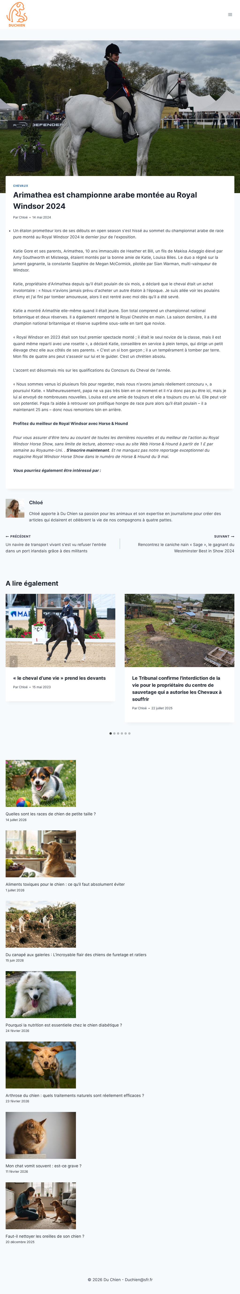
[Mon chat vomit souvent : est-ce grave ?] (120, 1135)
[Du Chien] (17, 14)
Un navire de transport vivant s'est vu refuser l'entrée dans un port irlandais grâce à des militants (56, 543)
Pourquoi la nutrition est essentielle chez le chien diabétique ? (64, 1025)
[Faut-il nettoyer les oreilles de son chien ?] (120, 1205)
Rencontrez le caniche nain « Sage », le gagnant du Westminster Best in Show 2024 (186, 543)
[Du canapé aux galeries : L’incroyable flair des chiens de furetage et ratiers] (120, 924)
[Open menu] (230, 14)
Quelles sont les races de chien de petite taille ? (51, 814)
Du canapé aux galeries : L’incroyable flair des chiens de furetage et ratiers (76, 954)
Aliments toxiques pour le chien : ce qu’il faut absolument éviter (65, 884)
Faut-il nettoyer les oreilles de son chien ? (45, 1236)
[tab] (110, 733)
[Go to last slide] (14, 662)
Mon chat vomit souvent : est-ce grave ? (44, 1166)
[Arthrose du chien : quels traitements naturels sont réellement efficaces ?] (120, 1065)
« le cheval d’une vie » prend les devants (59, 678)
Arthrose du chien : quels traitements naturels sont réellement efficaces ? (75, 1095)
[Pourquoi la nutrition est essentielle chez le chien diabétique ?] (120, 994)
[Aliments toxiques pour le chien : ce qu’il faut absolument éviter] (120, 853)
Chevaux (20, 185)
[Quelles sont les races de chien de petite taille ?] (120, 783)
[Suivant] (226, 662)
